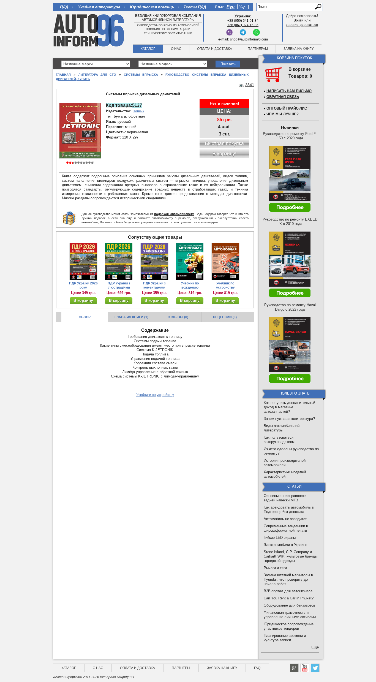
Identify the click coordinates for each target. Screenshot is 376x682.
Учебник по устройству (225, 285)
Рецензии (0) (225, 317)
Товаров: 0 (300, 76)
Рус (231, 6)
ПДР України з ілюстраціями (119, 285)
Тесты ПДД (195, 7)
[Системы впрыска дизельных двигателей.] (80, 130)
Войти (298, 20)
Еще (315, 647)
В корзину (83, 300)
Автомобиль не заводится (285, 519)
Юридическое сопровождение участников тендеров (289, 626)
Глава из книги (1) (131, 317)
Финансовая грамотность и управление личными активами (290, 614)
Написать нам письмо (289, 91)
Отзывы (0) (178, 317)
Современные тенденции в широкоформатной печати (286, 528)
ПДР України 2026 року (83, 285)
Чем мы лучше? (282, 114)
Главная (63, 74)
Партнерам (258, 49)
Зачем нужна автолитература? (289, 419)
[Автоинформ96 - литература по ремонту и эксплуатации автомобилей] (89, 30)
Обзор (85, 317)
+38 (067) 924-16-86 (242, 25)
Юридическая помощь (152, 7)
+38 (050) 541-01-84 (242, 21)
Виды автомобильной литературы (281, 428)
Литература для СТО (97, 74)
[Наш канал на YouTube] (304, 668)
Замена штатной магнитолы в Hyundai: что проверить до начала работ (288, 579)
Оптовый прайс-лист (287, 108)
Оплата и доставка (214, 49)
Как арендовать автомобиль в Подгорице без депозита (289, 509)
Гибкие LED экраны (280, 538)
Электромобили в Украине (285, 545)
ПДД (64, 7)
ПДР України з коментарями (154, 285)
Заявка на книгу (299, 49)
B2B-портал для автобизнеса (288, 591)
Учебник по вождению (190, 285)
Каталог (148, 49)
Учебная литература (99, 7)
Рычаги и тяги (275, 568)
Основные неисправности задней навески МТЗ (285, 498)
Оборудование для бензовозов (289, 605)
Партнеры (181, 668)
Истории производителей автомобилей (285, 462)
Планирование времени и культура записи (285, 638)
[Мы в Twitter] (315, 668)
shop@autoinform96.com (249, 39)
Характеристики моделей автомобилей (285, 474)
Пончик (138, 111)
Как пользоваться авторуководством (279, 439)
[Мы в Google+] (294, 668)
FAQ (257, 668)
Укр (242, 7)
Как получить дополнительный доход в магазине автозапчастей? (289, 407)
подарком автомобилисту (174, 214)
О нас (176, 49)
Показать (228, 64)
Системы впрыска (141, 74)
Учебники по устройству (155, 395)
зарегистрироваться (302, 25)
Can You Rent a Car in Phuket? (289, 598)
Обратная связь (282, 97)
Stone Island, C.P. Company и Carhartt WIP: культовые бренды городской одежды (290, 556)
